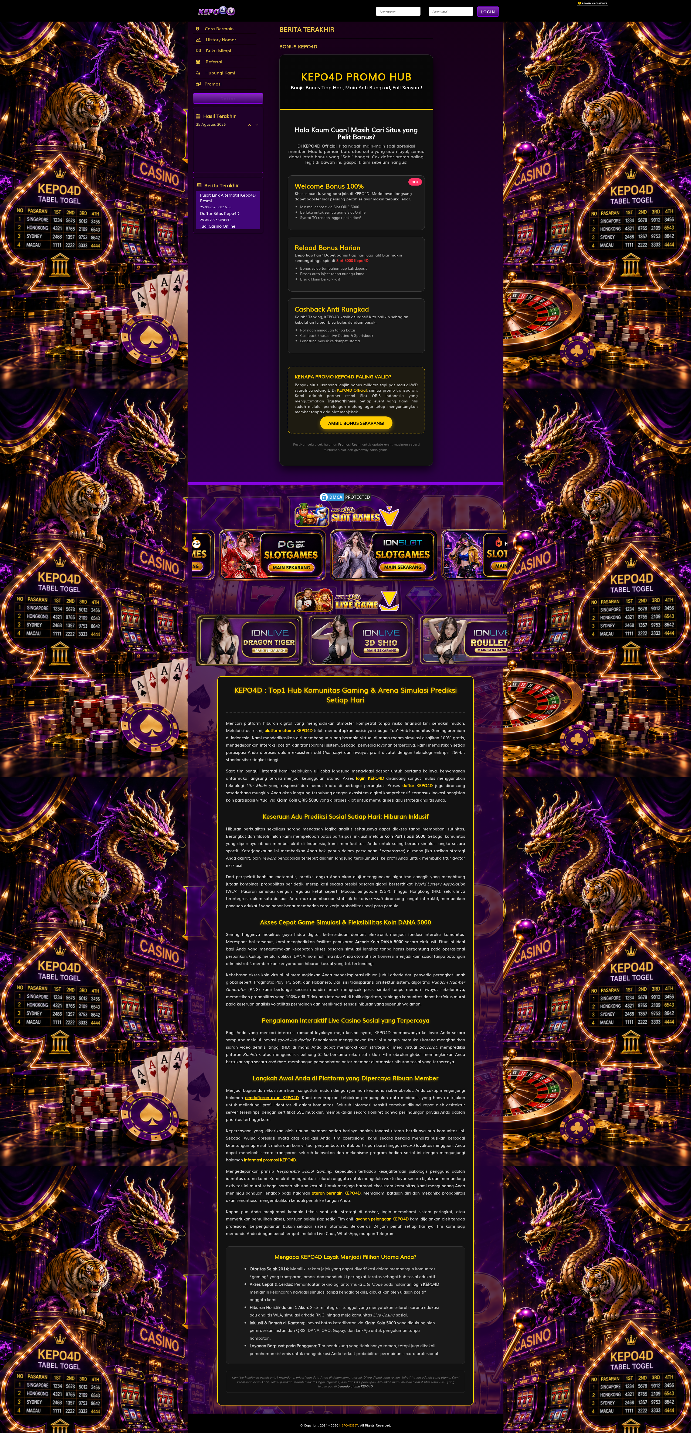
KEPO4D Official (352, 390)
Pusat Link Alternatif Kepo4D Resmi (228, 197)
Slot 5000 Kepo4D (352, 260)
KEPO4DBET (348, 1425)
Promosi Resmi (349, 444)
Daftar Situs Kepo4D (219, 213)
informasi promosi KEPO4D (270, 1159)
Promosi (212, 83)
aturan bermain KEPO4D (336, 1193)
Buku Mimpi (217, 50)
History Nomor (219, 39)
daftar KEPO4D (417, 785)
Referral (212, 61)
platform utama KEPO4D (289, 730)
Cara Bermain (218, 28)
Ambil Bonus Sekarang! (356, 423)
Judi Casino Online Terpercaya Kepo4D (219, 228)
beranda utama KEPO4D (354, 1386)
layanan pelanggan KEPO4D (381, 1219)
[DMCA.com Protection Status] (345, 496)
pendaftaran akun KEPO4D (272, 1097)
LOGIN (488, 11)
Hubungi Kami (219, 72)
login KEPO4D (370, 778)
